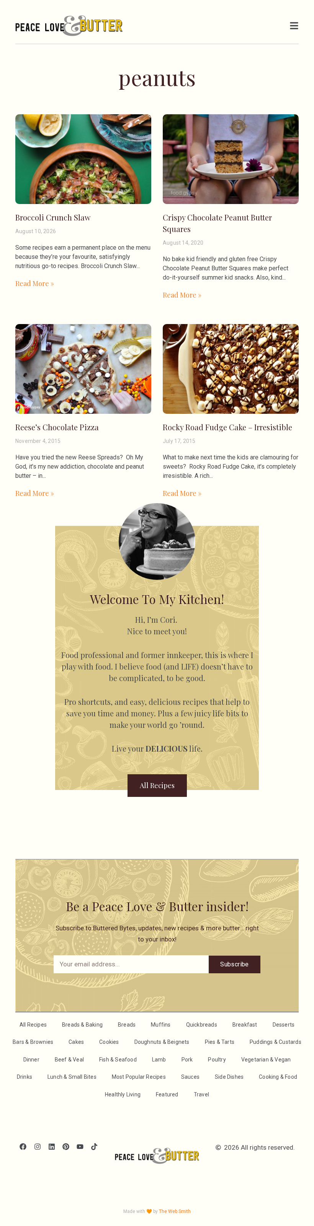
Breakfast (244, 1025)
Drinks (24, 1077)
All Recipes (33, 1025)
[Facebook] (23, 1147)
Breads (127, 1025)
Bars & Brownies (33, 1042)
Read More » (34, 283)
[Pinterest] (65, 1147)
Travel (201, 1094)
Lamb (159, 1059)
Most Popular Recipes (139, 1077)
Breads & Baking (82, 1025)
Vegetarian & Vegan (266, 1059)
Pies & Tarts (219, 1042)
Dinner (31, 1059)
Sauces (190, 1077)
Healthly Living (123, 1094)
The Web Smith (175, 1211)
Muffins (160, 1025)
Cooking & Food (278, 1077)
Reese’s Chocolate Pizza (57, 427)
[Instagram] (37, 1147)
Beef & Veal (69, 1059)
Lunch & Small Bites (71, 1077)
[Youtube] (80, 1147)
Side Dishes (229, 1077)
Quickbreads (201, 1025)
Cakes (76, 1042)
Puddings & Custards (275, 1042)
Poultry (217, 1059)
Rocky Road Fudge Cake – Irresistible (227, 427)
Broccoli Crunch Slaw (52, 217)
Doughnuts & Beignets (162, 1042)
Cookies (109, 1042)
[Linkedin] (51, 1147)
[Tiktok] (94, 1147)
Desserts (284, 1025)
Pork (187, 1059)
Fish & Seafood (118, 1059)
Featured (167, 1094)
